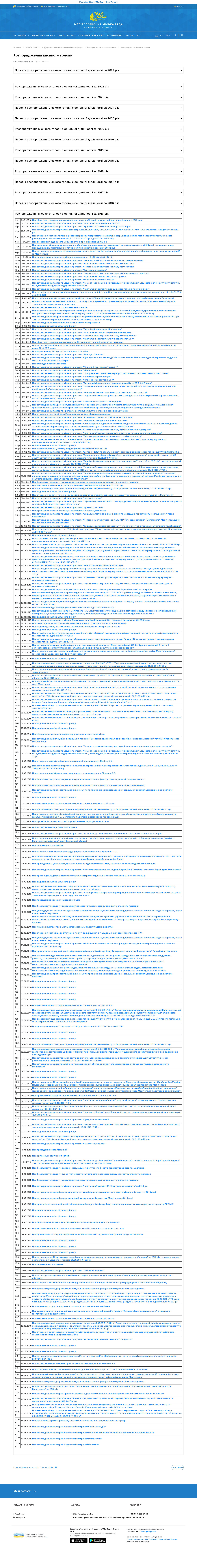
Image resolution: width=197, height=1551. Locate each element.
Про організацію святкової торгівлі (50, 1156)
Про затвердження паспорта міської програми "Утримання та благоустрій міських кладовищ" (82, 417)
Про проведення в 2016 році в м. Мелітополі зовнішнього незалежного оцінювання (76, 1222)
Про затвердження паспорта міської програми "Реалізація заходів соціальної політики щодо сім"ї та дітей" (90, 392)
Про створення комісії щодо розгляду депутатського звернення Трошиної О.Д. (74, 851)
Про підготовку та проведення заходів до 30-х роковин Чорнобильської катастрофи (77, 342)
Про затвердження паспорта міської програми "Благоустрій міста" (68, 354)
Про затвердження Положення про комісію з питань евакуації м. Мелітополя (73, 1363)
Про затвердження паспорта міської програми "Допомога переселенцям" (71, 376)
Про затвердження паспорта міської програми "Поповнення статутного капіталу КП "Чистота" (83, 267)
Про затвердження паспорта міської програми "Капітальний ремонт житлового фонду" (79, 276)
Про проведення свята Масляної (49, 1150)
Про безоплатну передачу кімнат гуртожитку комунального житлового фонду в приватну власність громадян (91, 1174)
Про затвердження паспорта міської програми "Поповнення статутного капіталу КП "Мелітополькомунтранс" (91, 430)
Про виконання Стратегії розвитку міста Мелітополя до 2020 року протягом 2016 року (78, 1420)
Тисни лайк (46, 1467)
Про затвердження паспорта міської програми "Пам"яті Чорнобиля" (68, 1144)
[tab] (98, 70)
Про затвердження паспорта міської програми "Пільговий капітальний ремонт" (75, 367)
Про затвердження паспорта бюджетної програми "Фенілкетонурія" (69, 1426)
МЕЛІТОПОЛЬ (20, 35)
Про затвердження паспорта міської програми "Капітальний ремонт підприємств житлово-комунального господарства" (97, 433)
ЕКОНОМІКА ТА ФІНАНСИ (90, 35)
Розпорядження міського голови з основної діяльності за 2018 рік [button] (62, 171)
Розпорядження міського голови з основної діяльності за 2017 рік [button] (62, 192)
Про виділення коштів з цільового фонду (54, 326)
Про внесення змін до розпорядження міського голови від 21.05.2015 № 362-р (73, 1318)
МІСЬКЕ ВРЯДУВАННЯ (42, 35)
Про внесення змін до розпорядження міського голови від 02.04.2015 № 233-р (73, 803)
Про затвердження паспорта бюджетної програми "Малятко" (65, 1445)
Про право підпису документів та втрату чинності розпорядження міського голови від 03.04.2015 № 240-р (88, 876)
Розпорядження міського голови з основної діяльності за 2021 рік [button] (62, 97)
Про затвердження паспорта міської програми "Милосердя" (64, 370)
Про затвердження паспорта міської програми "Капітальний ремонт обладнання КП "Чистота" (83, 263)
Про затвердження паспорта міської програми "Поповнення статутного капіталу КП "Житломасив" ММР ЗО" (90, 273)
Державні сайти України (27, 6)
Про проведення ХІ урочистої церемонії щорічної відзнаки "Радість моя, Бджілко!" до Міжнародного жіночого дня (93, 863)
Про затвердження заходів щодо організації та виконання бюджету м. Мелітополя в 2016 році (82, 1198)
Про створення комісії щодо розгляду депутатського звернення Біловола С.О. (74, 773)
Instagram (20, 1518)
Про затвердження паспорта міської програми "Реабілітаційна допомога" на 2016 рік (77, 565)
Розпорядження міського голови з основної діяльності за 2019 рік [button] (62, 150)
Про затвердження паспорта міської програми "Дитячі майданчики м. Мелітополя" (77, 329)
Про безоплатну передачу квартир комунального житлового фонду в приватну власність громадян (85, 482)
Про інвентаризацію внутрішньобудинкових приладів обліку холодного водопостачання (79, 623)
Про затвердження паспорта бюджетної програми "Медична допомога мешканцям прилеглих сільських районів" (93, 1432)
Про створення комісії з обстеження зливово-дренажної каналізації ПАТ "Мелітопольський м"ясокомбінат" (90, 1369)
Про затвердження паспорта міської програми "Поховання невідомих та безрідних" (77, 401)
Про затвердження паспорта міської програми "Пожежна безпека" (68, 1270)
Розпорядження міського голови (101, 47)
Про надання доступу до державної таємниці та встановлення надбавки (71, 1306)
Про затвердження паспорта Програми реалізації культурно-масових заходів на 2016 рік (80, 411)
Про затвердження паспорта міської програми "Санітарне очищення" (69, 270)
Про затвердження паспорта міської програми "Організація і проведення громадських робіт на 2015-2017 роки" (92, 383)
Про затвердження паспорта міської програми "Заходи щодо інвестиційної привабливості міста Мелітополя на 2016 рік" (97, 833)
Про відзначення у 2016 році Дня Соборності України (60, 351)
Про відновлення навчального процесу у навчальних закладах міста (68, 734)
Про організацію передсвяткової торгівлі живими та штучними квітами (70, 821)
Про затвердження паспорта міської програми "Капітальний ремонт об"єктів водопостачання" (83, 339)
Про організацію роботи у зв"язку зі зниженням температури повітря (69, 510)
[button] (181, 70)
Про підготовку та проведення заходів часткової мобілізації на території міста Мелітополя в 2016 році (87, 220)
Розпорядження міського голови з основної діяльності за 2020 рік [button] (62, 128)
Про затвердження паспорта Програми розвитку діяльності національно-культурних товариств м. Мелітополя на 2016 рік (98, 1393)
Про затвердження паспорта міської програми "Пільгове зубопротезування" (73, 380)
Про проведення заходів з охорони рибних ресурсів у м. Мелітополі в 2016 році (74, 1095)
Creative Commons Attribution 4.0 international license (152, 1539)
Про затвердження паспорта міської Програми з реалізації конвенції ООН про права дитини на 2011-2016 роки (91, 620)
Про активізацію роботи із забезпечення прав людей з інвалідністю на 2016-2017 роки (78, 1228)
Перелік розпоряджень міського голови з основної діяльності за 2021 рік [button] (67, 107)
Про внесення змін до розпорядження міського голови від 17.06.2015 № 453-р (73, 607)
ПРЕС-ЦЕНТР (132, 35)
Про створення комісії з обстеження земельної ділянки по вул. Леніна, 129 (72, 761)
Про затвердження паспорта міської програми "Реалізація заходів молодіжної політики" (80, 420)
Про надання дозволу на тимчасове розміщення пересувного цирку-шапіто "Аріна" (76, 626)
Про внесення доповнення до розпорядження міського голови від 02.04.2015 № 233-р (77, 485)
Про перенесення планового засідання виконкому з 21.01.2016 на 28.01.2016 (72, 257)
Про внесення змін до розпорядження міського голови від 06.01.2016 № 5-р (72, 1005)
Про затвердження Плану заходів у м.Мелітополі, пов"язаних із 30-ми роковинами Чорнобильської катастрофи (92, 589)
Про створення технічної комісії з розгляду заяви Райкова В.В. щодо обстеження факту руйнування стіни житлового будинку (99, 1282)
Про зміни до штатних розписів (49, 364)
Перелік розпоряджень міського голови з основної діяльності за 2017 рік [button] (67, 181)
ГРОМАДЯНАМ (114, 35)
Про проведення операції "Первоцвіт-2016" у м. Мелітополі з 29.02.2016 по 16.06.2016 (77, 1026)
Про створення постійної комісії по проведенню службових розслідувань (71, 414)
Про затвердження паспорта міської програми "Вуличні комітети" (68, 507)
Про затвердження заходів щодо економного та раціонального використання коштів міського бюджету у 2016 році (94, 1192)
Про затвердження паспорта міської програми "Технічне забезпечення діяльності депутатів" (82, 1339)
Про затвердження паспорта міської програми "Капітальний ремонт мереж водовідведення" (82, 332)
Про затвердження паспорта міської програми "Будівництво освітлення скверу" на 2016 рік (81, 226)
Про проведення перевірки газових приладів (56, 900)
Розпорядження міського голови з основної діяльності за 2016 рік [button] (62, 213)
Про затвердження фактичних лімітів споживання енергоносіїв (66, 323)
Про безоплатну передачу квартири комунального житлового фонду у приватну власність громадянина (88, 779)
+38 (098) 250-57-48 (139, 1514)
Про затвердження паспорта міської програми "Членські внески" (67, 498)
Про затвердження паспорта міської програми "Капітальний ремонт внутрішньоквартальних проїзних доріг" (90, 289)
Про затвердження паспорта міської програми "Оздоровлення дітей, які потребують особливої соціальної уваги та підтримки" (100, 373)
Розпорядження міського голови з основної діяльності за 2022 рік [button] (62, 86)
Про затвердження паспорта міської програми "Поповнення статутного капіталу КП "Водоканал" (84, 335)
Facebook (19, 1514)
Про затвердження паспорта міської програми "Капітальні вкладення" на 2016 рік (76, 223)
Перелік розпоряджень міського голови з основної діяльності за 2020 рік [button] (67, 118)
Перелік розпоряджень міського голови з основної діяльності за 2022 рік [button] (67, 70)
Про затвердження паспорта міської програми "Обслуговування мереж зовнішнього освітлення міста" (87, 436)
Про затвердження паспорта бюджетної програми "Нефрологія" (67, 1439)
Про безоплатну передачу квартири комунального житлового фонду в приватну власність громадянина (88, 785)
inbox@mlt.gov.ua (148, 1531)
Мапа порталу (22, 1490)
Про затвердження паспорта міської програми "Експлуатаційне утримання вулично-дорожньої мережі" (88, 260)
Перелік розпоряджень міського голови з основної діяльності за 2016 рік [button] (67, 203)
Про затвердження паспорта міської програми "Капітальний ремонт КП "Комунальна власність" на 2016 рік (90, 1186)
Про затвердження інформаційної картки (54, 827)
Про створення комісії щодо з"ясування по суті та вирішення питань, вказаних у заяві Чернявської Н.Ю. (87, 933)
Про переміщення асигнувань (48, 845)
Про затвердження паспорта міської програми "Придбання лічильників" (70, 1119)
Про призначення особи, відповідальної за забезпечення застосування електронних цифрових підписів (87, 1234)
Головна (17, 47)
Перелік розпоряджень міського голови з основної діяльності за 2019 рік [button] (67, 139)
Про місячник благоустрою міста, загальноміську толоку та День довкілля (72, 927)
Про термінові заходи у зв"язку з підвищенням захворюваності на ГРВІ (69, 448)
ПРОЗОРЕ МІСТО (66, 35)
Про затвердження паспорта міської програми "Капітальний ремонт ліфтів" (73, 279)
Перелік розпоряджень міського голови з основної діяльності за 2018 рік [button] (67, 160)
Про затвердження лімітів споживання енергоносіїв (59, 307)
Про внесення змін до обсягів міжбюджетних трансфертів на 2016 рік (69, 242)
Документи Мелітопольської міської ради (63, 47)
